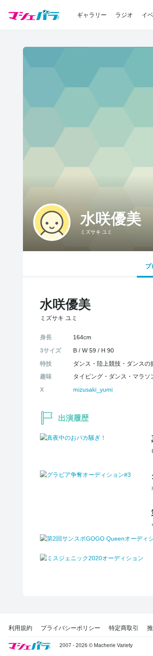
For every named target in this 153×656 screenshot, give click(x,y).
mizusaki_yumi (93, 389)
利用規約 (20, 627)
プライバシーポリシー (70, 627)
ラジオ (124, 14)
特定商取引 (124, 627)
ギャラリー (92, 14)
